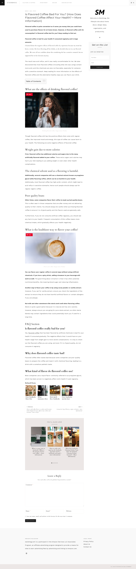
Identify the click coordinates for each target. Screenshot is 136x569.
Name (28, 511)
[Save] (29, 94)
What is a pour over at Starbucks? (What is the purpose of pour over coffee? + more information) (38, 452)
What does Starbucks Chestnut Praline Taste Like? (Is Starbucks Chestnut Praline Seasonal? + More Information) (71, 452)
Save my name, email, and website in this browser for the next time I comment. (49, 516)
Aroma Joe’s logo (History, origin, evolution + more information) (69, 408)
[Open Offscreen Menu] (2, 2)
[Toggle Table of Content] (43, 81)
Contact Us (88, 547)
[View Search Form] (133, 3)
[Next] (78, 444)
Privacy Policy (89, 541)
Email (48, 511)
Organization (67, 2)
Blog (34, 10)
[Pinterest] (131, 3)
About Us (87, 544)
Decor (54, 2)
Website (68, 511)
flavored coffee (33, 333)
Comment (29, 485)
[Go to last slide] (31, 444)
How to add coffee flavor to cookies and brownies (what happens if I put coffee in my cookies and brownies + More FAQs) (39, 409)
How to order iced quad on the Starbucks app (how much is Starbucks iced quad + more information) (55, 452)
